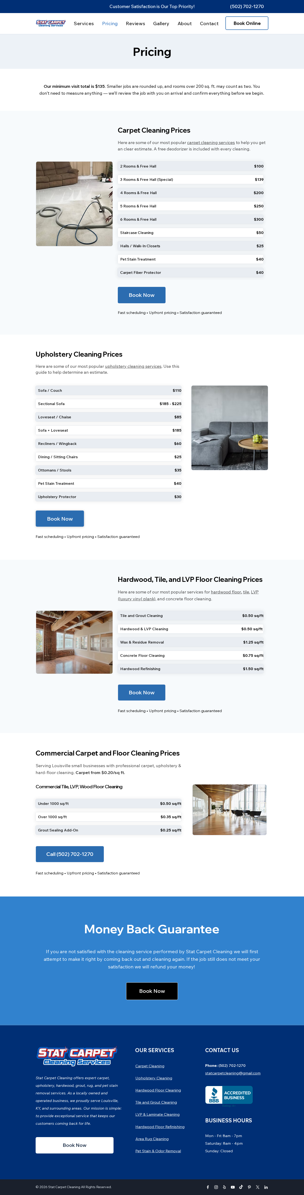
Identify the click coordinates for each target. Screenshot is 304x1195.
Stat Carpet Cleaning (64, 1187)
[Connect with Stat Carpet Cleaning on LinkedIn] (266, 1187)
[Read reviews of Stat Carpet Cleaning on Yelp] (224, 1187)
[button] (246, 6)
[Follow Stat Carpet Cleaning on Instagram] (216, 1187)
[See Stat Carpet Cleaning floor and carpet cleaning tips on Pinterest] (249, 1187)
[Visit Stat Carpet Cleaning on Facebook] (207, 1187)
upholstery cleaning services (133, 366)
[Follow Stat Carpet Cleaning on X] (257, 1187)
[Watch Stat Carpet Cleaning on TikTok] (241, 1187)
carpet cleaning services (211, 142)
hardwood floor (226, 592)
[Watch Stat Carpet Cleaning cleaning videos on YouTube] (232, 1187)
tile (246, 592)
